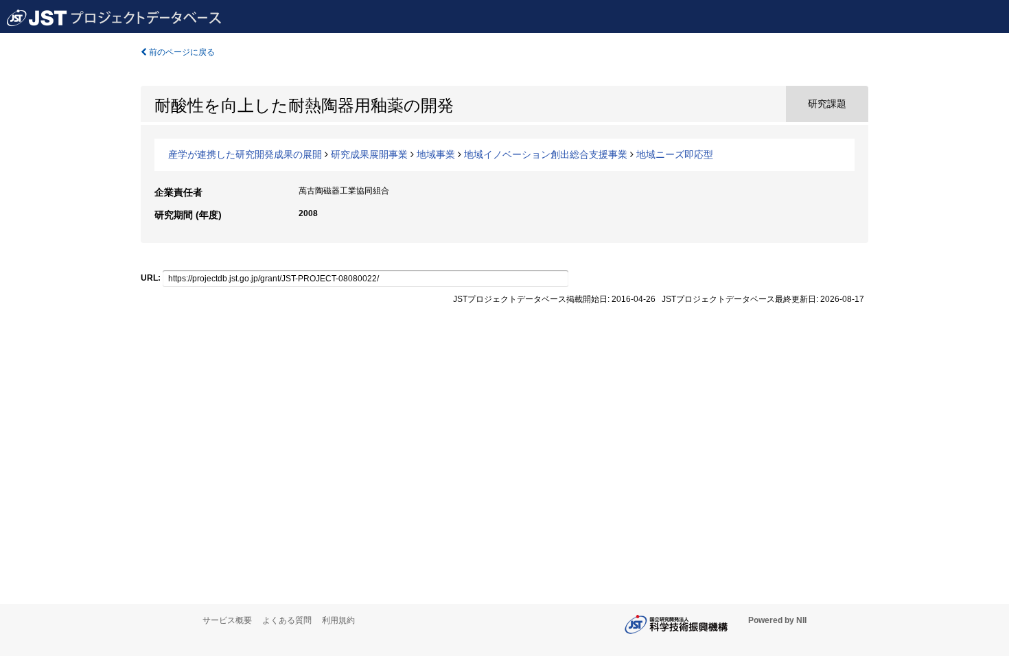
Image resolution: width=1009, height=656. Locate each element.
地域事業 (436, 154)
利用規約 (338, 620)
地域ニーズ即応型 (674, 154)
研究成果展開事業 (369, 154)
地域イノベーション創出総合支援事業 (545, 154)
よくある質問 (287, 620)
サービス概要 (227, 620)
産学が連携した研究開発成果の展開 (245, 154)
